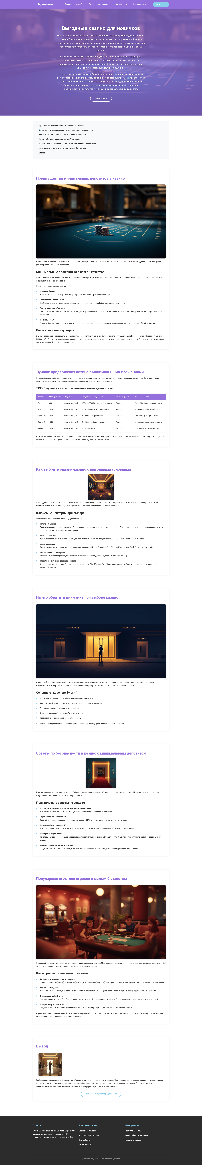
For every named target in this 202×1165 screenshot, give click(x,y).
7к (128, 78)
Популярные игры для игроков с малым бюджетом (62, 148)
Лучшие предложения (98, 4)
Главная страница (133, 1140)
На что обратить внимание (136, 1135)
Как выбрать (121, 4)
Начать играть (101, 98)
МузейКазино (46, 4)
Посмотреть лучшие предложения (101, 1094)
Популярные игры (133, 1131)
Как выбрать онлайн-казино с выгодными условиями (63, 134)
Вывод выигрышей (73, 4)
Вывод (42, 153)
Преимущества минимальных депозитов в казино (61, 125)
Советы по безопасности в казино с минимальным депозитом (67, 144)
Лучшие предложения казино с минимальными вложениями (66, 130)
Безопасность (139, 4)
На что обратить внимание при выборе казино (60, 139)
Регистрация (161, 4)
